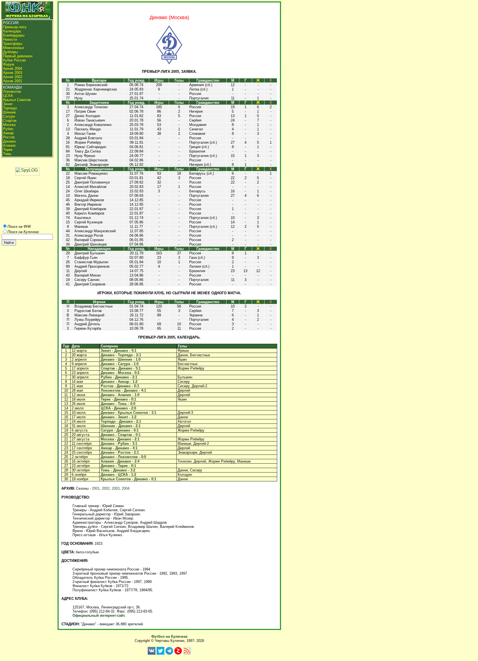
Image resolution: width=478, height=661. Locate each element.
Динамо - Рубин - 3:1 (119, 443)
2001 (96, 488)
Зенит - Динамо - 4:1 (118, 350)
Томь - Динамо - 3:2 (118, 470)
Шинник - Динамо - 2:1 (121, 426)
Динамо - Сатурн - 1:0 (120, 364)
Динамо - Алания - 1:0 (120, 395)
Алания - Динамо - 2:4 (120, 461)
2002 (106, 488)
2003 (115, 488)
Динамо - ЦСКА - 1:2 (118, 474)
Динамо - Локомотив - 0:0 (123, 457)
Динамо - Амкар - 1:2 (119, 381)
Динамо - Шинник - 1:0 (121, 359)
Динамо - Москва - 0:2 (120, 373)
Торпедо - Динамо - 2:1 (121, 421)
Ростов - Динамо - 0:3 (120, 386)
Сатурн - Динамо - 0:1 (120, 430)
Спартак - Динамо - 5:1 (121, 368)
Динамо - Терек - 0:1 (118, 466)
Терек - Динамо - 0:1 (118, 399)
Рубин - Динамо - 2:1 (119, 377)
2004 (125, 488)
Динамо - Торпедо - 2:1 (121, 355)
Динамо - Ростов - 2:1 (120, 452)
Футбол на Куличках (169, 636)
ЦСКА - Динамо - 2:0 (118, 408)
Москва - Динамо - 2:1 (120, 439)
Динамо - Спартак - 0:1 (121, 435)
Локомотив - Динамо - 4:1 (123, 390)
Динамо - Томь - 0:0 (118, 404)
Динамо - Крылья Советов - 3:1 (128, 412)
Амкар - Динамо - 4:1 (119, 448)
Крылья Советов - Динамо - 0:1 (128, 479)
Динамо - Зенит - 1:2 (118, 417)
